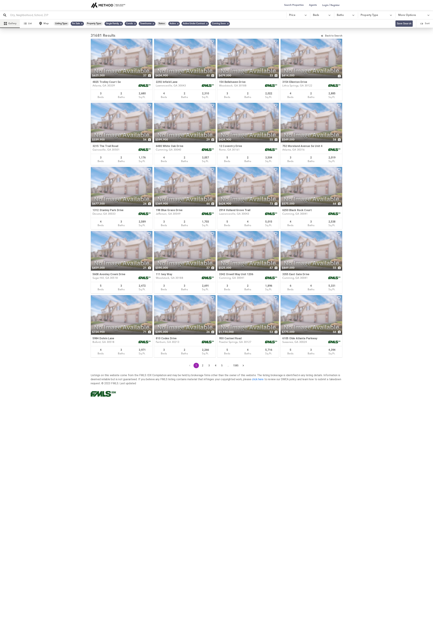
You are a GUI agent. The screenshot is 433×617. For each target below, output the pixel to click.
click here (258, 379)
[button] (77, 24)
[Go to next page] (243, 365)
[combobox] (147, 15)
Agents (313, 5)
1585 (236, 365)
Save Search (404, 23)
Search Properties (294, 5)
